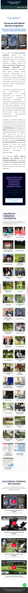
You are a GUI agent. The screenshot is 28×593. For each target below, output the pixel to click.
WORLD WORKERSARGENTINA (14, 2)
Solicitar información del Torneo (14, 200)
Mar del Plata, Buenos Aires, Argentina (14, 590)
